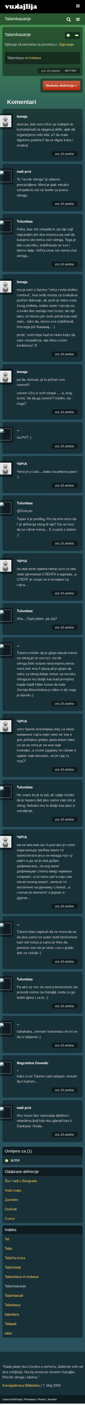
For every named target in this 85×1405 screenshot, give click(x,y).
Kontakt (52, 1399)
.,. (18, 430)
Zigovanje (66, 44)
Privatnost (30, 1399)
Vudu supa (13, 1190)
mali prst (24, 171)
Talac (9, 1248)
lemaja (22, 116)
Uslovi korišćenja (12, 1399)
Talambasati (14, 1295)
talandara (12, 1314)
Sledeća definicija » (61, 85)
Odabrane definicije (22, 1172)
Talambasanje (18, 18)
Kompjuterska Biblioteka (21, 1385)
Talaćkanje (13, 1267)
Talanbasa (12, 1305)
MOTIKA (70, 70)
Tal (7, 1239)
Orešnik (11, 1209)
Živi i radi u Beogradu (21, 1181)
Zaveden (11, 1200)
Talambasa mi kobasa (21, 1277)
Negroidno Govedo (32, 1063)
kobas (34, 58)
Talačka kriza (15, 1258)
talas (8, 1333)
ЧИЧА (22, 464)
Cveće (10, 1218)
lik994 (15, 1160)
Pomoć (42, 1399)
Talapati (10, 1324)
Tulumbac (25, 221)
